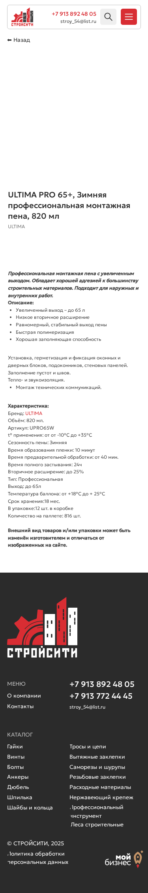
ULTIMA (33, 413)
